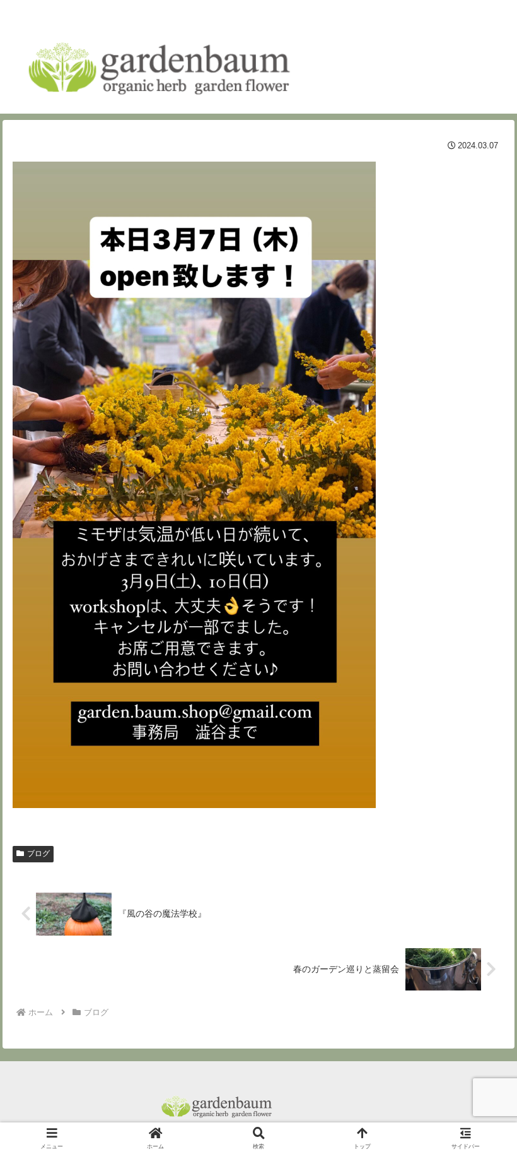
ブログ (38, 853)
